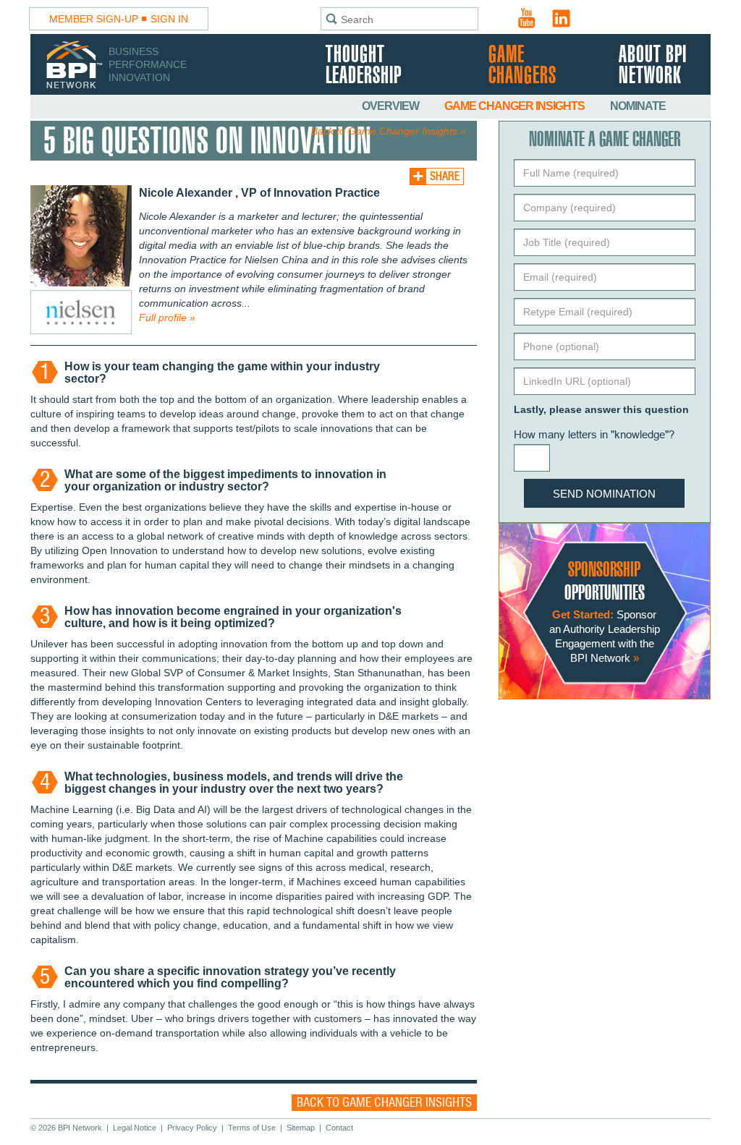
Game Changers (522, 66)
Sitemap (301, 1127)
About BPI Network (653, 66)
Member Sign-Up (93, 19)
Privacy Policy (192, 1127)
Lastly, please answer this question (601, 409)
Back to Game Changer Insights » (388, 131)
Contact (339, 1127)
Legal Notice (134, 1127)
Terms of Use (252, 1127)
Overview (391, 106)
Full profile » (167, 317)
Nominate (638, 106)
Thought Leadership (364, 66)
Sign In (169, 19)
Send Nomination (604, 494)
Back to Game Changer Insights (384, 1103)
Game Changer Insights (515, 106)
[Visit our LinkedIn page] (561, 18)
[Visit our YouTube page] (526, 18)
